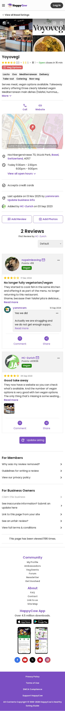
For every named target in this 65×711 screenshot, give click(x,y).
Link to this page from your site (21, 514)
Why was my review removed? (21, 464)
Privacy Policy (32, 676)
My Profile (32, 562)
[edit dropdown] (57, 313)
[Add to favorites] (61, 23)
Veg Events (32, 569)
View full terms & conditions (19, 527)
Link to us (32, 600)
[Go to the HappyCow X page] (32, 660)
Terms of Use (32, 683)
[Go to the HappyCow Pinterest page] (40, 660)
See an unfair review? (15, 521)
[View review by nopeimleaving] (12, 264)
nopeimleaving (31, 260)
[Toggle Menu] (3, 5)
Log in (57, 5)
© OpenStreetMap (36, 146)
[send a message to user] (44, 260)
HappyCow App (32, 611)
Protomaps (21, 146)
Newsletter (32, 577)
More (5, 96)
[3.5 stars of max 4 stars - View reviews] (9, 62)
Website (40, 109)
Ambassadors (32, 566)
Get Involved (32, 581)
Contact (33, 596)
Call (25, 109)
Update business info (21, 200)
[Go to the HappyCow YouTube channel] (25, 660)
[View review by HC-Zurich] (12, 361)
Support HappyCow (33, 695)
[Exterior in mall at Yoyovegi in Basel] (9, 408)
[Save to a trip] (54, 23)
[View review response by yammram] (7, 309)
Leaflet (11, 146)
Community (32, 557)
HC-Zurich (26, 206)
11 (8, 23)
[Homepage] (17, 5)
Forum (32, 573)
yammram (52, 196)
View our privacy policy (16, 477)
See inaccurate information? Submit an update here (26, 505)
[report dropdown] (58, 260)
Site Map (32, 603)
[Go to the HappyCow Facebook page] (17, 660)
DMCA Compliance (32, 689)
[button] (32, 128)
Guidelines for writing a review (20, 471)
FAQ (32, 592)
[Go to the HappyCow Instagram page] (47, 660)
